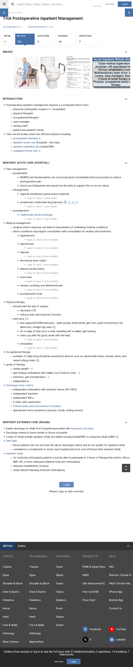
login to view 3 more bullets (42, 239)
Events (60, 625)
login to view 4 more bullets (42, 256)
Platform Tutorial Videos (121, 575)
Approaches (36, 641)
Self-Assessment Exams (95, 583)
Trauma (7, 566)
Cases (59, 583)
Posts (59, 608)
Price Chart (89, 600)
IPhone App (115, 591)
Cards (59, 566)
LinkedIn (120, 639)
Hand (6, 616)
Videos (60, 616)
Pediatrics (8, 600)
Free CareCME (91, 591)
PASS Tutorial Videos (121, 583)
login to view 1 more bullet (42, 198)
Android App (116, 600)
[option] (27, 73)
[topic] (39, 138)
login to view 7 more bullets (42, 264)
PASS (86, 575)
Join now (109, 4)
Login (125, 4)
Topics (60, 591)
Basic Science (11, 641)
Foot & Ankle (10, 625)
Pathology (8, 633)
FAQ (111, 566)
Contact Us (115, 608)
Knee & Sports (11, 591)
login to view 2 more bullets (42, 339)
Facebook (95, 629)
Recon (6, 608)
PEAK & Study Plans (94, 566)
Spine (6, 575)
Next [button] (128, 73)
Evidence (61, 600)
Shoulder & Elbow (13, 583)
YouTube (121, 629)
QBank (59, 575)
